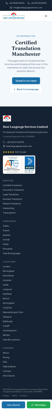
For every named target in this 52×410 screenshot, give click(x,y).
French (6, 230)
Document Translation (13, 189)
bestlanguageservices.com (19, 146)
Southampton (10, 330)
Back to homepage (28, 89)
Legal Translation (11, 194)
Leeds (6, 284)
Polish (6, 244)
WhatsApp (40, 405)
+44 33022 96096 (17, 3)
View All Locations (11, 339)
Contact (7, 371)
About (6, 352)
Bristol (6, 298)
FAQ (5, 362)
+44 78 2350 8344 (39, 3)
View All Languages (12, 253)
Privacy (6, 396)
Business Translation (12, 199)
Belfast (6, 335)
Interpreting (8, 208)
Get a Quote (9, 375)
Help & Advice (9, 366)
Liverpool (7, 289)
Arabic (6, 226)
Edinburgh (8, 321)
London (6, 266)
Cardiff (6, 326)
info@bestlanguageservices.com (27, 8)
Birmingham (8, 271)
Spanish (6, 235)
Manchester (8, 275)
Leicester (7, 280)
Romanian (8, 248)
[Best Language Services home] (14, 16)
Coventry (7, 307)
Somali (6, 239)
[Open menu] (46, 16)
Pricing (6, 357)
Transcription (9, 212)
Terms (14, 396)
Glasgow (7, 316)
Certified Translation (12, 185)
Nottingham (9, 303)
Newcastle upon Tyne (13, 312)
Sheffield (7, 294)
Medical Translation (12, 203)
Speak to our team (26, 80)
